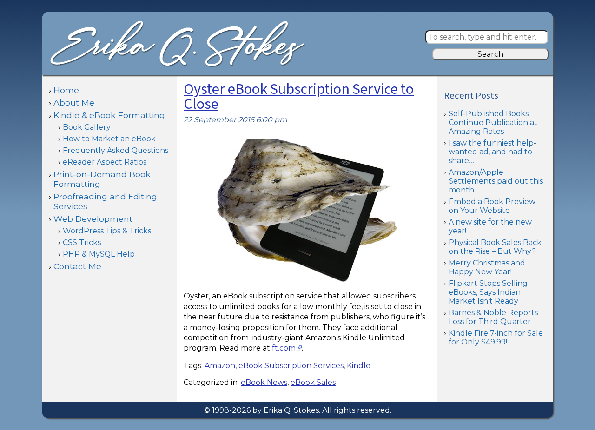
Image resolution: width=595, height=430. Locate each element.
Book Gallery (87, 127)
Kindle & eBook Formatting (109, 115)
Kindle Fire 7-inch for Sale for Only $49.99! (496, 337)
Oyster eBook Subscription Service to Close (299, 97)
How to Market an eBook (109, 138)
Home (66, 90)
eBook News (264, 382)
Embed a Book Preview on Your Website (492, 206)
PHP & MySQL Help (99, 254)
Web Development (92, 219)
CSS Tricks (82, 242)
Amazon (220, 365)
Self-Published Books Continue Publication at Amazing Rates (493, 122)
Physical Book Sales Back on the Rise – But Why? (495, 247)
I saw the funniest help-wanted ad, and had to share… (492, 152)
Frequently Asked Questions (115, 150)
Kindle (358, 365)
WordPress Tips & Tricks (107, 230)
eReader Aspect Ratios (104, 162)
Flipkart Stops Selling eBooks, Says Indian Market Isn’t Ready (488, 292)
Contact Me (77, 266)
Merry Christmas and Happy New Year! (487, 267)
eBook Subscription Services (291, 365)
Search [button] (490, 54)
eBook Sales (313, 382)
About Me (73, 102)
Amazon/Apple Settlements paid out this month (496, 181)
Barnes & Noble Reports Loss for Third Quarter (493, 317)
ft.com (284, 348)
